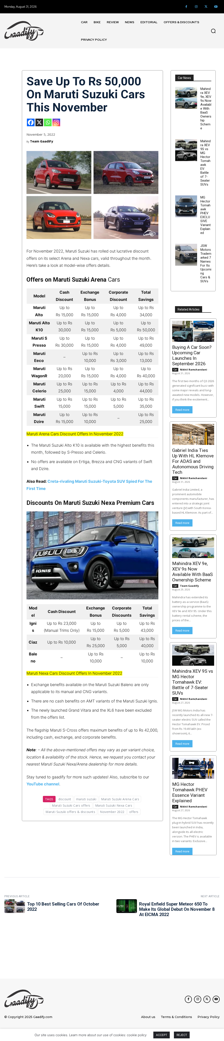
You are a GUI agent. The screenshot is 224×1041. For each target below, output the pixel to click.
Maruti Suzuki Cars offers (71, 805)
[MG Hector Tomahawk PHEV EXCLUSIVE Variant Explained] (186, 206)
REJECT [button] (182, 1035)
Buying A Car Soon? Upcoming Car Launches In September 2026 (192, 355)
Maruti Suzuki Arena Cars (120, 799)
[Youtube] (216, 7)
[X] (39, 122)
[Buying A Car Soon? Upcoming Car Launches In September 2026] (193, 331)
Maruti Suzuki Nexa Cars (113, 805)
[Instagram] (196, 7)
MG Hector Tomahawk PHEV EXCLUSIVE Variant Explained (205, 215)
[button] (213, 31)
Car (175, 369)
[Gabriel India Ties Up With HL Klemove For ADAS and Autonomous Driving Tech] (193, 434)
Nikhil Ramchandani (193, 369)
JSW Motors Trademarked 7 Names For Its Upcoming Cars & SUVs (205, 263)
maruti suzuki (86, 799)
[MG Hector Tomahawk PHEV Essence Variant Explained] (193, 768)
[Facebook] (186, 7)
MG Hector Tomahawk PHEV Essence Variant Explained (189, 792)
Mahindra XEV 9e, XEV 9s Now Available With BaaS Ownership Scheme (205, 108)
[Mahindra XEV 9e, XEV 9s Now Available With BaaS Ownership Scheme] (186, 98)
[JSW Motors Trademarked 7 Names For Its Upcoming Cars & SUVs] (186, 255)
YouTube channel (42, 784)
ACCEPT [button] (161, 1035)
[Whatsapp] (48, 122)
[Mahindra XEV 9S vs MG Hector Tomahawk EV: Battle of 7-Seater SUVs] (186, 150)
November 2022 (112, 812)
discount (64, 799)
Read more (182, 409)
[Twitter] (206, 7)
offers (133, 812)
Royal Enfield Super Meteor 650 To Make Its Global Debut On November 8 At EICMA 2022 (177, 909)
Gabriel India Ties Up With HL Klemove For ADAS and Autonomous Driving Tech (193, 461)
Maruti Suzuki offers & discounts (70, 812)
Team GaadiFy (41, 141)
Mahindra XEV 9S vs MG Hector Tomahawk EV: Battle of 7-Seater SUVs (205, 162)
